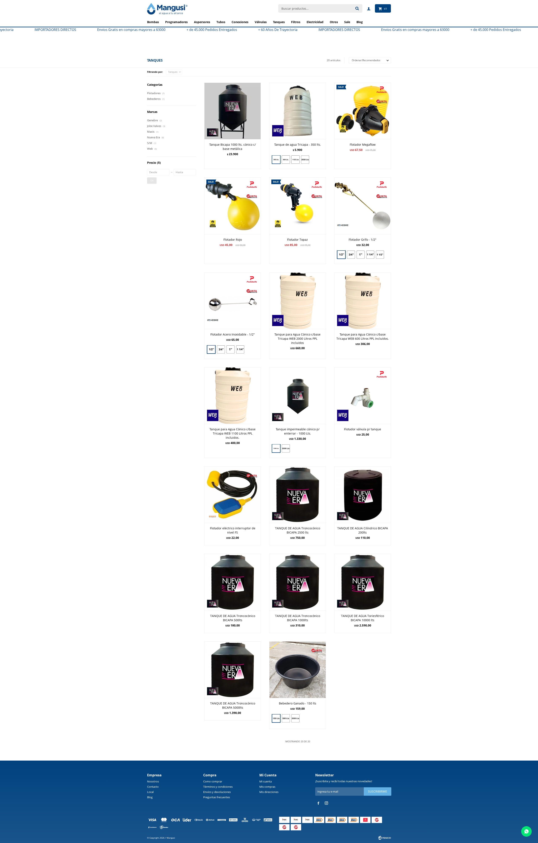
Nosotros (153, 781)
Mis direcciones (268, 792)
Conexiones (240, 22)
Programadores (176, 22)
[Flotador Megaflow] (362, 111)
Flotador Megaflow (363, 145)
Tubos (220, 22)
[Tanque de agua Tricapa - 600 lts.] (286, 159)
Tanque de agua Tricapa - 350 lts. (297, 145)
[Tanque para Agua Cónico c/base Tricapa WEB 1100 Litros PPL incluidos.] (232, 395)
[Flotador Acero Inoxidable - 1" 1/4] (240, 350)
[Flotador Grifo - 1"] (360, 254)
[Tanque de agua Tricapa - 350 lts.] (297, 111)
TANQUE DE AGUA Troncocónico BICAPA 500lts (232, 618)
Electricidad (315, 22)
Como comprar (212, 781)
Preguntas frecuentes (216, 797)
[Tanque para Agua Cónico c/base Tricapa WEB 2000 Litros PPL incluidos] (297, 300)
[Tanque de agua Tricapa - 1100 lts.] (295, 159)
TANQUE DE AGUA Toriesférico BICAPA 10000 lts (362, 618)
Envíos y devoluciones (217, 792)
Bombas (153, 22)
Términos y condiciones (218, 787)
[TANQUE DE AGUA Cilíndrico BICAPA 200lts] (362, 494)
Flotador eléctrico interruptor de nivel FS (232, 530)
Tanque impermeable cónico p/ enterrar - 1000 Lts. (297, 431)
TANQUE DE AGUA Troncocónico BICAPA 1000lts (297, 618)
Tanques (279, 22)
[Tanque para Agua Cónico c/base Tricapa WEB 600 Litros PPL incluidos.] (362, 300)
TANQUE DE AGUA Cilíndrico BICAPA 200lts (362, 530)
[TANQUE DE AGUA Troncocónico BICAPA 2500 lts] (297, 494)
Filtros (295, 22)
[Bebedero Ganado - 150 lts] (297, 669)
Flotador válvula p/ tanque (362, 429)
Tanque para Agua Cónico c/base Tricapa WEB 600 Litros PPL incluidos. (362, 336)
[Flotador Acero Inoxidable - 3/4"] (221, 349)
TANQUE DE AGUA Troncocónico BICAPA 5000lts (232, 705)
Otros (334, 22)
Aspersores (202, 22)
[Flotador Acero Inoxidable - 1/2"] (232, 300)
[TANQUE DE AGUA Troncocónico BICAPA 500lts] (232, 582)
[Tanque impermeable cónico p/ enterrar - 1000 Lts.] (297, 395)
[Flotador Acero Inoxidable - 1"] (230, 349)
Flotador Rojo (232, 240)
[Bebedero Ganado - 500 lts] (286, 718)
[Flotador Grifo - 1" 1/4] (370, 254)
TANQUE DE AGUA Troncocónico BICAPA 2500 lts (297, 530)
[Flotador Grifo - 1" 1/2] (380, 255)
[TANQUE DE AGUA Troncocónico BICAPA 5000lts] (232, 669)
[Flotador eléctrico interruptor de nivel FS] (232, 494)
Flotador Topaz (297, 240)
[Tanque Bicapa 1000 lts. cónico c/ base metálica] (232, 111)
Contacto (153, 787)
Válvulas (261, 22)
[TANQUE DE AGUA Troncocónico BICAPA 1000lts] (297, 582)
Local (150, 792)
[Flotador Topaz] (297, 205)
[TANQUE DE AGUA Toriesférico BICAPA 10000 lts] (362, 582)
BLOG (359, 22)
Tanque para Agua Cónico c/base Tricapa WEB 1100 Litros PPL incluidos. (233, 433)
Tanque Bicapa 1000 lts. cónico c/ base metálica (232, 147)
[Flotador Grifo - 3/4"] (351, 254)
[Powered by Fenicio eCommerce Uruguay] (384, 838)
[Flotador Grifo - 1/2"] (362, 205)
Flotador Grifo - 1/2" (362, 240)
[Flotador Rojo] (232, 205)
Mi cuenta (265, 781)
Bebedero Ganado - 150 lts (297, 703)
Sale (347, 22)
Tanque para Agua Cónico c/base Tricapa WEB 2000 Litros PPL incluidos (297, 338)
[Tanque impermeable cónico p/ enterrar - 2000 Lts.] (286, 449)
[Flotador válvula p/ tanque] (362, 395)
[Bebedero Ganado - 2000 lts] (295, 719)
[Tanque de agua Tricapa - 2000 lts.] (305, 160)
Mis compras (267, 787)
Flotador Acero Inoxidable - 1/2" (232, 334)
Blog (150, 797)
